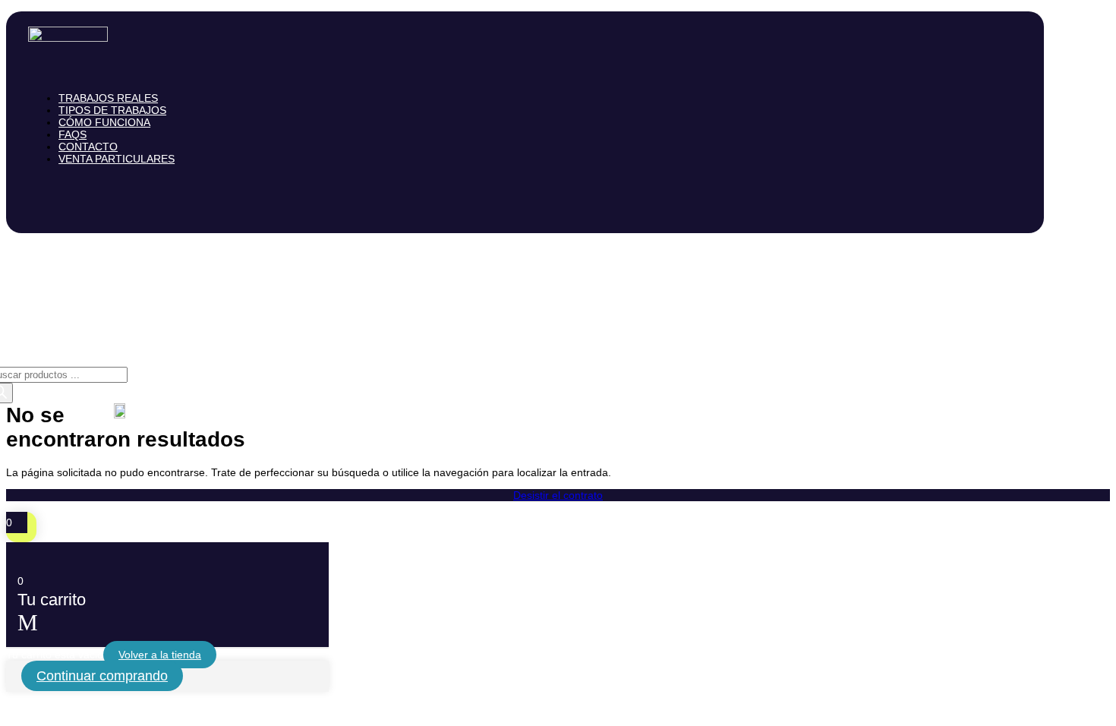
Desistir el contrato (558, 495)
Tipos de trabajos (112, 110)
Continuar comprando (102, 675)
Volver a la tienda (159, 655)
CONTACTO (88, 146)
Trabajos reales (108, 98)
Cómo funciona (104, 122)
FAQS (72, 134)
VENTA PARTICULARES (116, 159)
